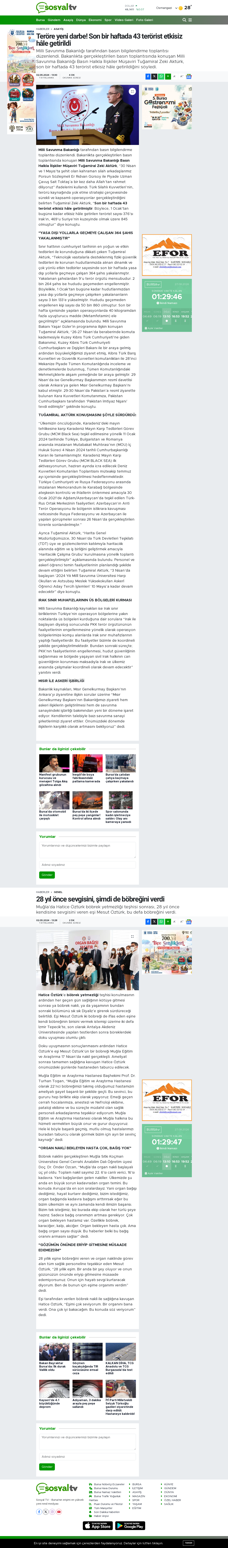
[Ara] (185, 20)
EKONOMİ (170, 1496)
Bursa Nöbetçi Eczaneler (109, 1484)
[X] (46, 1512)
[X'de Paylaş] (154, 76)
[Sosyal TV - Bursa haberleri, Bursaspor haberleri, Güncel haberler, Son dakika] (56, 8)
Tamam (188, 1543)
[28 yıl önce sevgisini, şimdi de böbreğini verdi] (87, 960)
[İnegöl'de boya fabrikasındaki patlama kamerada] (87, 763)
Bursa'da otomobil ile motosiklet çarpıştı (52, 815)
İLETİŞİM (137, 1488)
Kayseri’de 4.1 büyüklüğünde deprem (49, 1403)
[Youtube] (59, 1512)
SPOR (135, 1500)
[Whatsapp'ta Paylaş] (161, 76)
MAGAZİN (138, 1496)
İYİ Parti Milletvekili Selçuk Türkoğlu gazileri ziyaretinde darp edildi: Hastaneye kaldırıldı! (120, 1407)
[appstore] (98, 1525)
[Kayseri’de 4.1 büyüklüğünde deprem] (54, 1388)
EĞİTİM (136, 1508)
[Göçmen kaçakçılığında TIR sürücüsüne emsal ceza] (87, 1351)
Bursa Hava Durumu (106, 1488)
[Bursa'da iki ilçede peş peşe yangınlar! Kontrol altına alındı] (87, 800)
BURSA (136, 1484)
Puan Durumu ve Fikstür (108, 1504)
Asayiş (68, 20)
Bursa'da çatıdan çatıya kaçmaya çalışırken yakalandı (120, 778)
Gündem (54, 20)
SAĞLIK (168, 1504)
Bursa (40, 20)
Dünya (81, 20)
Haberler (42, 29)
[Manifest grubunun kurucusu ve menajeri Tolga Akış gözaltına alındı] (54, 763)
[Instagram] (52, 1512)
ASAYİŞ (58, 29)
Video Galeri (124, 20)
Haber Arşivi (101, 1516)
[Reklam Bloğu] (167, 254)
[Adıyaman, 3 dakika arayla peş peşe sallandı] (87, 1388)
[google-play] (130, 1525)
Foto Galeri (144, 20)
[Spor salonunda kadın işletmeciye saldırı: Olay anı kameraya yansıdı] (121, 800)
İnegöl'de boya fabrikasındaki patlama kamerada (86, 778)
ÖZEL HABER (172, 1500)
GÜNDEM (170, 1488)
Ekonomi (95, 20)
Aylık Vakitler (155, 328)
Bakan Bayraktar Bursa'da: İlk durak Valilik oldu (52, 1366)
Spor (108, 20)
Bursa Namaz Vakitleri (107, 1492)
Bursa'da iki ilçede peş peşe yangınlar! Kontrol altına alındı (86, 815)
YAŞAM (137, 1504)
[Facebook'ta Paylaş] (148, 76)
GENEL (58, 892)
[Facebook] (39, 1512)
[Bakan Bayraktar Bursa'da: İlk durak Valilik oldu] (54, 1351)
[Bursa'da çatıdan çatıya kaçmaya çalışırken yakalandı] (121, 763)
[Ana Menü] (189, 20)
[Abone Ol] (189, 76)
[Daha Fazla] (168, 76)
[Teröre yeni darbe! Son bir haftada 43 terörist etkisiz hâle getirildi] (87, 115)
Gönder (47, 874)
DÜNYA (169, 1492)
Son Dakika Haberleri (107, 1512)
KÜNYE (168, 1484)
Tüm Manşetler (103, 1508)
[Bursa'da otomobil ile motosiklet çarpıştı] (54, 800)
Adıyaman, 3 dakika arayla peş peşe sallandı (86, 1403)
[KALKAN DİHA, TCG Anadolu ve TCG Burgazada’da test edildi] (121, 1351)
